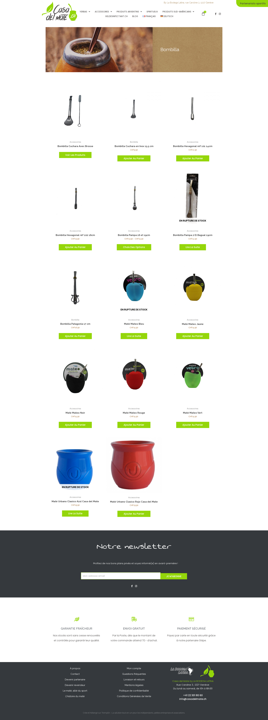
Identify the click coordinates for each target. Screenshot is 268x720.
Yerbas (83, 11)
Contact (75, 674)
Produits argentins (128, 11)
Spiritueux (152, 11)
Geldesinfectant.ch (116, 16)
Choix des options (134, 247)
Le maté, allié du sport (75, 690)
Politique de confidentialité (134, 690)
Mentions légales (134, 685)
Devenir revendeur (75, 685)
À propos (75, 668)
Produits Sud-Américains (177, 11)
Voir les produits (75, 155)
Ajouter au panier (134, 158)
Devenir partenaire (75, 679)
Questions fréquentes (134, 674)
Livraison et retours (134, 679)
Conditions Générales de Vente (134, 696)
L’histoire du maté (75, 696)
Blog (135, 16)
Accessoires (102, 11)
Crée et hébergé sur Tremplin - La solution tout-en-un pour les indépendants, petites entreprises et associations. (134, 713)
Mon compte (134, 668)
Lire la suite (193, 247)
